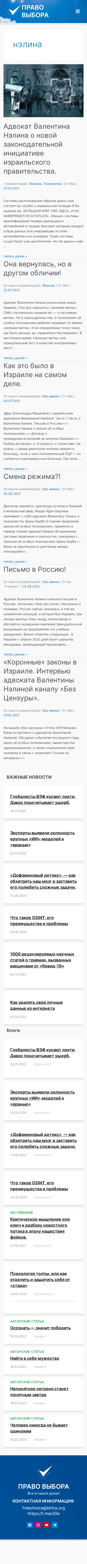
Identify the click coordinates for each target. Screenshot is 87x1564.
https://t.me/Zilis (44, 1513)
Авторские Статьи (27, 1321)
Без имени (51, 396)
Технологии (52, 184)
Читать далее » (15, 256)
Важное (35, 184)
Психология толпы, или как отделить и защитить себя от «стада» (40, 1279)
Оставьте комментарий (21, 285)
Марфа (39, 1336)
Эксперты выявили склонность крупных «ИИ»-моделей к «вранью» (42, 838)
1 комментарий (14, 184)
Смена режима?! (31, 476)
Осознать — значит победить (40, 1327)
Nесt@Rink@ (21, 1213)
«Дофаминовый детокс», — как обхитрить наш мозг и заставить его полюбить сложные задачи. (43, 881)
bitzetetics (41, 1064)
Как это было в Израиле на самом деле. (35, 374)
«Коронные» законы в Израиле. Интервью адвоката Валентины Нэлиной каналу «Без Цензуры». (40, 680)
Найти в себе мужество (34, 1358)
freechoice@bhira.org (43, 1508)
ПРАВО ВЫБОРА (35, 11)
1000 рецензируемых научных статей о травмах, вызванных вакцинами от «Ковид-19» (42, 960)
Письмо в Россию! (34, 569)
